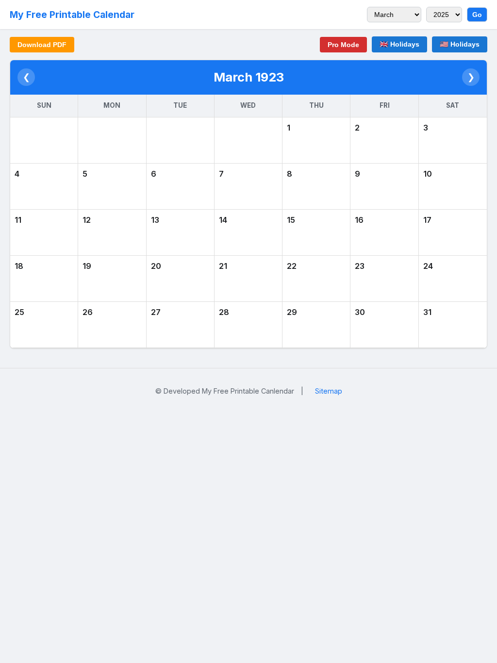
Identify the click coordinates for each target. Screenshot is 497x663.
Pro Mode (343, 45)
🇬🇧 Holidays (399, 44)
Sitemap (328, 391)
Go (477, 14)
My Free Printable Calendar (72, 14)
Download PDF (41, 45)
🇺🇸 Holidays (460, 44)
